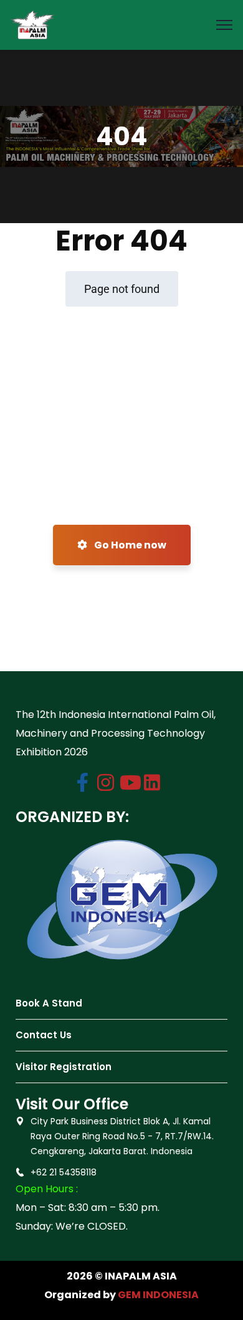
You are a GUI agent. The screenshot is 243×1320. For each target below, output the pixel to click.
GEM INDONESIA (158, 1295)
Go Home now (129, 545)
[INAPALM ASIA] (32, 24)
